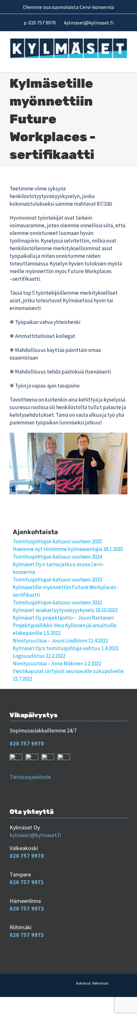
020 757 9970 (27, 743)
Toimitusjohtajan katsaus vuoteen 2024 (57, 556)
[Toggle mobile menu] (124, 62)
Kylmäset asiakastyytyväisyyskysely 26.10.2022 (65, 610)
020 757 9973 (27, 934)
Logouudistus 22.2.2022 (39, 655)
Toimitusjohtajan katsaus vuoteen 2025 (57, 541)
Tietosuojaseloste (30, 776)
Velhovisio (100, 983)
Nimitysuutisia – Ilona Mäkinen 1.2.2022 (57, 663)
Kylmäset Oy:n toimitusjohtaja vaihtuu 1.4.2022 (66, 648)
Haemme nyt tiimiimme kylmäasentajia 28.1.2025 (68, 549)
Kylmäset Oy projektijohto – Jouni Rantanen (63, 617)
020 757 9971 (27, 882)
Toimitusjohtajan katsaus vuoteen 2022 (57, 602)
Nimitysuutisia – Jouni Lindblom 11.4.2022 (60, 640)
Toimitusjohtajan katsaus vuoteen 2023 (57, 579)
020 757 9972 (27, 908)
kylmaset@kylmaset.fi (35, 835)
